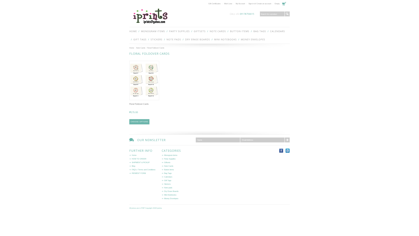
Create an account (263, 4)
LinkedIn (288, 151)
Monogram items (153, 31)
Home (131, 48)
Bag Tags (259, 31)
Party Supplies (179, 31)
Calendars (277, 31)
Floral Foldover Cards (139, 104)
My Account (240, 4)
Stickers (156, 39)
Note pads (173, 39)
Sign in (251, 4)
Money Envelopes (253, 39)
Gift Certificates (214, 4)
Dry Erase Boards (197, 39)
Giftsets (200, 31)
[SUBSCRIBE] (287, 140)
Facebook (281, 151)
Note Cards (218, 31)
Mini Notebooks (225, 39)
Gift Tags (139, 39)
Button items (239, 31)
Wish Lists (228, 4)
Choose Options (139, 122)
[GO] (287, 13)
